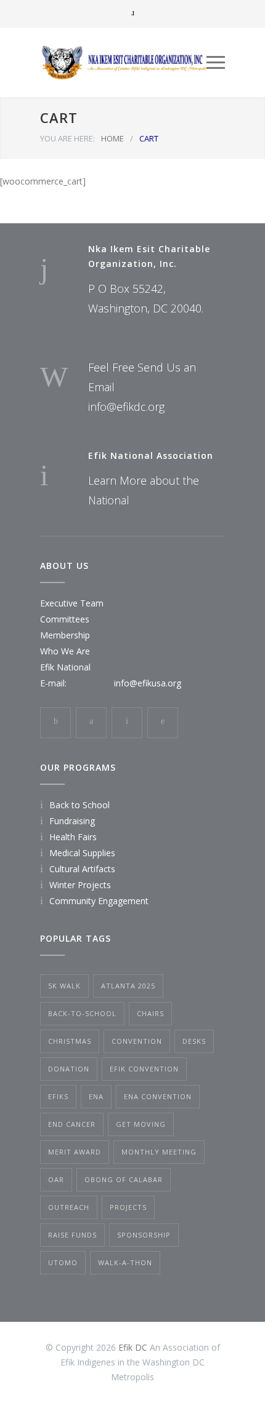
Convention (137, 1041)
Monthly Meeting (159, 1151)
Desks (194, 1041)
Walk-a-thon (125, 1262)
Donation (68, 1068)
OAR (56, 1179)
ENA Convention (158, 1096)
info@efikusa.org (147, 683)
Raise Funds (72, 1234)
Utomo (63, 1262)
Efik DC (132, 1347)
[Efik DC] (123, 62)
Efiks (58, 1096)
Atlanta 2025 (128, 985)
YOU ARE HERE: (67, 138)
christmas (69, 1041)
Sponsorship (144, 1234)
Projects (128, 1207)
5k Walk (64, 985)
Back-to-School (82, 1013)
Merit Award (74, 1151)
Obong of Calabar (123, 1179)
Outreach (68, 1207)
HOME (112, 138)
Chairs (150, 1013)
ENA (96, 1096)
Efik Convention (144, 1068)
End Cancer (72, 1124)
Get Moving (141, 1124)
